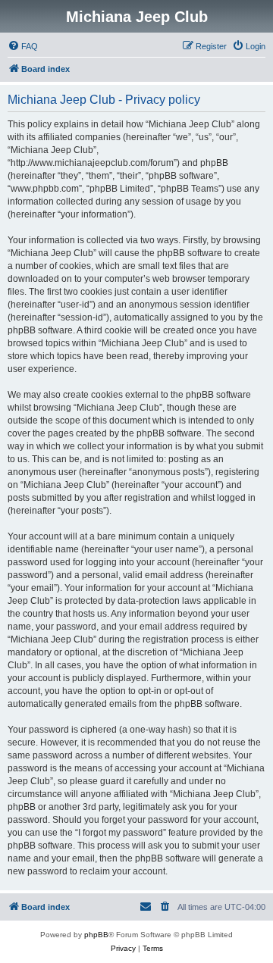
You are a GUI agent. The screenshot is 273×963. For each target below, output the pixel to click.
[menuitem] (23, 46)
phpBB (96, 934)
